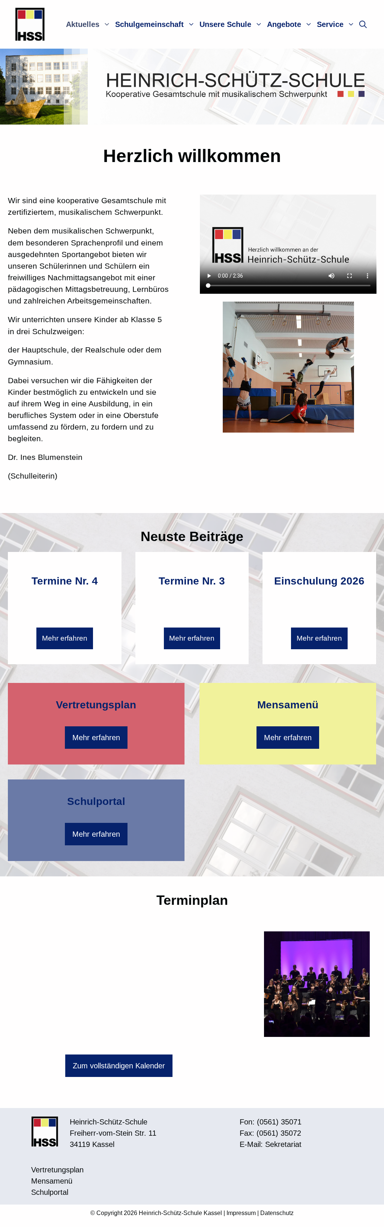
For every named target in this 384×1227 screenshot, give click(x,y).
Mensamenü (287, 705)
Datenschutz (277, 1213)
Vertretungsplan (96, 705)
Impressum (241, 1213)
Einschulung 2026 (319, 581)
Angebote (284, 24)
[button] (363, 24)
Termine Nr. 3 (192, 581)
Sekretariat (283, 1144)
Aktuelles (82, 24)
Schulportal (96, 801)
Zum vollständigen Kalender (119, 1066)
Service (330, 24)
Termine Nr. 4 (65, 581)
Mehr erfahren (64, 638)
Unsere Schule (225, 24)
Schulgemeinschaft (149, 24)
